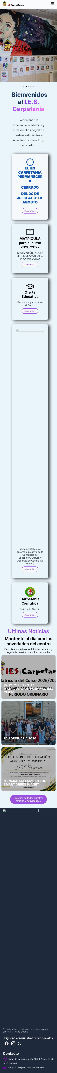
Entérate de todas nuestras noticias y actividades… (28, 799)
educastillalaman (30, 1067)
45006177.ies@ (15, 1067)
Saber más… (30, 211)
